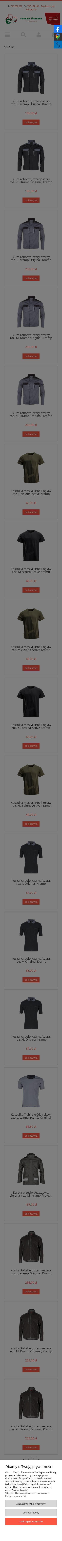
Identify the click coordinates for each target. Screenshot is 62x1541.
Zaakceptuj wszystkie (31, 1521)
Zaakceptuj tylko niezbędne (31, 1503)
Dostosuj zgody (31, 1512)
